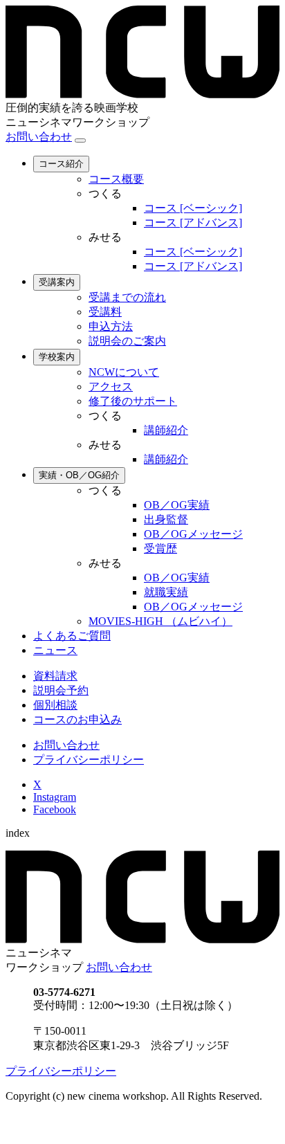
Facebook (54, 809)
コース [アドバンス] (193, 222)
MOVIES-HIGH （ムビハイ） (160, 621)
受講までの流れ (127, 297)
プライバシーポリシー (88, 759)
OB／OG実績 (177, 505)
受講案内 (57, 282)
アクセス (111, 386)
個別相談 (55, 705)
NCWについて (124, 372)
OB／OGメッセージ (193, 534)
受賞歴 (160, 548)
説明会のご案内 (127, 341)
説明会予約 (61, 690)
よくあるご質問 (72, 636)
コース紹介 (61, 163)
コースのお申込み (77, 719)
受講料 (105, 312)
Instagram (54, 797)
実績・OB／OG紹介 (79, 475)
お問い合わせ (39, 137)
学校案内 (57, 357)
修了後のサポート (133, 401)
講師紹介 (166, 430)
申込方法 (111, 326)
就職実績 (166, 592)
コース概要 (116, 179)
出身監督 (166, 519)
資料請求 (55, 676)
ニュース (55, 650)
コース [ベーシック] (193, 208)
